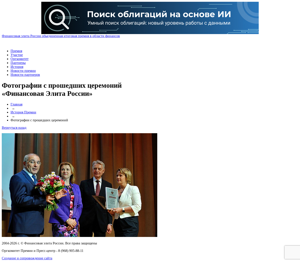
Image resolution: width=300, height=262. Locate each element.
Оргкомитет (20, 59)
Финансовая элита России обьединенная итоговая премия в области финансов (61, 36)
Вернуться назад (14, 127)
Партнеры (18, 63)
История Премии (23, 112)
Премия (16, 51)
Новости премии (23, 71)
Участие (17, 55)
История (17, 67)
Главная (16, 104)
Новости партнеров (25, 74)
